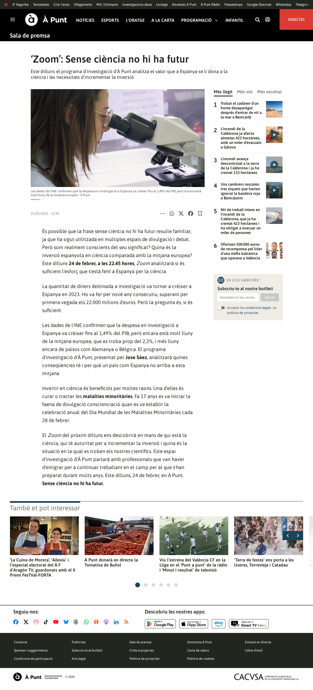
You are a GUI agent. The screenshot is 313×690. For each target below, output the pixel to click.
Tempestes (41, 4)
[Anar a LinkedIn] (117, 622)
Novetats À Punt (184, 4)
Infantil (234, 20)
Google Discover (259, 4)
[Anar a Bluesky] (67, 622)
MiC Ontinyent (107, 4)
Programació (196, 20)
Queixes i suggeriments (31, 650)
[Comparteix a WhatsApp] (171, 213)
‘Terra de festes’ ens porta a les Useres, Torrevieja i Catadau (264, 562)
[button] (137, 585)
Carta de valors (198, 650)
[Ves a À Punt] (46, 19)
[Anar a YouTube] (56, 622)
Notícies (85, 20)
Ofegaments (83, 4)
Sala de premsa (30, 35)
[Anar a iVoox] (97, 622)
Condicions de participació (33, 658)
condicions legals (258, 308)
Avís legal (79, 658)
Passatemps (233, 4)
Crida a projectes (141, 650)
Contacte (20, 642)
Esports (110, 20)
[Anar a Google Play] (160, 623)
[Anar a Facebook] (16, 622)
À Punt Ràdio (210, 4)
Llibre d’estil (254, 650)
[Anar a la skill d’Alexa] (218, 623)
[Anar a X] (27, 622)
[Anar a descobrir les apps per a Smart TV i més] (249, 623)
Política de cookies (200, 658)
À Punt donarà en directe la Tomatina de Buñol (111, 562)
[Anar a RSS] (127, 622)
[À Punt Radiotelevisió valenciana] (37, 677)
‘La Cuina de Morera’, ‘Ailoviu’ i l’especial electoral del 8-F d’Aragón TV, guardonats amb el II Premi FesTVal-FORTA (42, 567)
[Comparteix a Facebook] (190, 213)
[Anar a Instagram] (37, 622)
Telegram (303, 4)
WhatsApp (283, 4)
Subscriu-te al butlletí (87, 650)
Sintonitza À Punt (199, 642)
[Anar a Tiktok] (47, 622)
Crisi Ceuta (61, 4)
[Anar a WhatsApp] (87, 622)
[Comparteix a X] (181, 213)
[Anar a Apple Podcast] (107, 622)
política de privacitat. (243, 313)
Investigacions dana (137, 4)
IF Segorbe (20, 4)
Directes (296, 19)
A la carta (162, 20)
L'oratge (162, 4)
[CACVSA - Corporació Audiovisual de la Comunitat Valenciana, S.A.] (267, 677)
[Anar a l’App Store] (193, 623)
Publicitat (79, 642)
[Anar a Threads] (77, 622)
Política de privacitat (144, 658)
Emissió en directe (258, 642)
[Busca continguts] (257, 20)
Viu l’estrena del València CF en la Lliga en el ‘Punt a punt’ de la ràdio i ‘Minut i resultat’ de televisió (193, 564)
